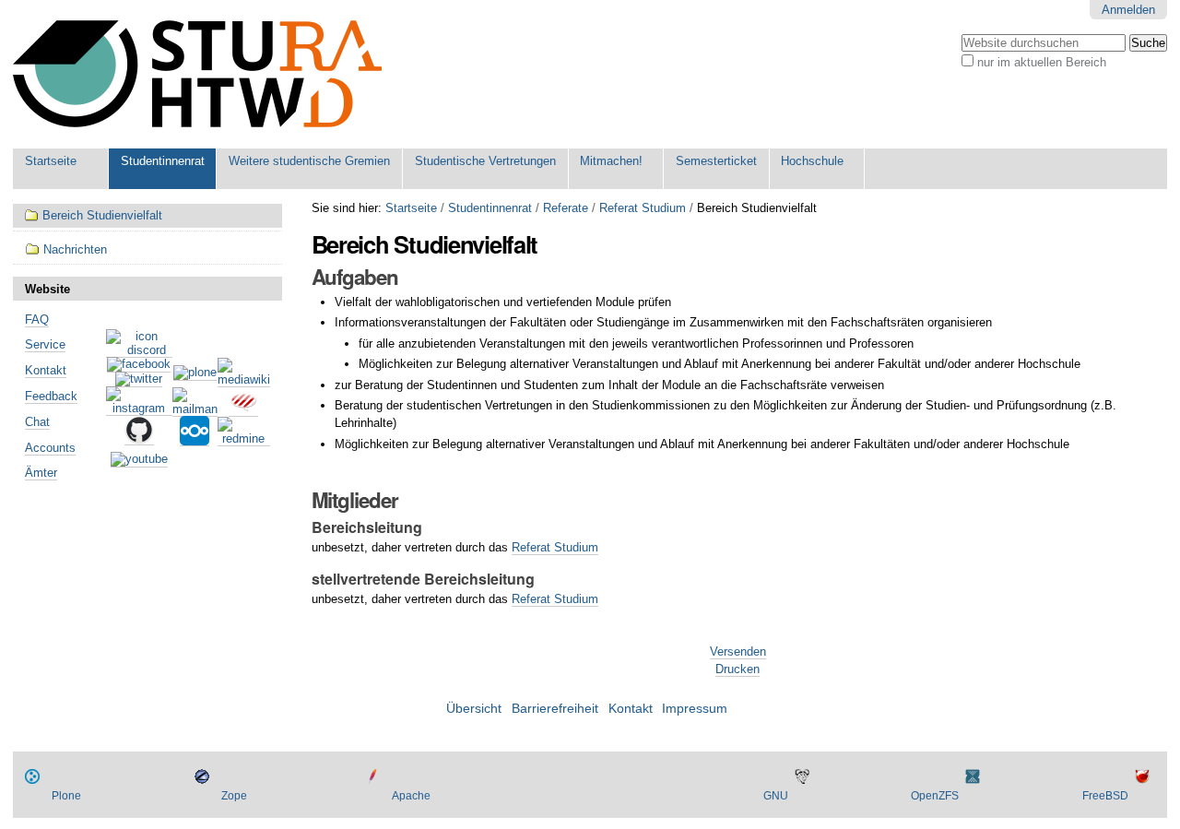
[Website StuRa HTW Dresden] (197, 74)
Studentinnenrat (163, 161)
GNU (775, 795)
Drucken (737, 669)
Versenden (738, 651)
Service (45, 344)
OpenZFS (935, 795)
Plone (66, 795)
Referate (565, 208)
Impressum (694, 709)
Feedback (51, 396)
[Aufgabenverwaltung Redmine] (244, 439)
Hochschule (812, 161)
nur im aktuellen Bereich (1041, 62)
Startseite (51, 161)
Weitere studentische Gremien (309, 161)
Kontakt (45, 370)
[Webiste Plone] (195, 373)
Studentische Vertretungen (485, 161)
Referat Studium (642, 208)
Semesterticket (716, 161)
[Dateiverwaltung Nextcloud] (194, 439)
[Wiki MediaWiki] (244, 380)
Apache (411, 795)
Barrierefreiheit (555, 709)
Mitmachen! (611, 161)
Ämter (41, 473)
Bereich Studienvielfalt (102, 215)
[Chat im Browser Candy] (243, 409)
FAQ (37, 319)
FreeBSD (1105, 795)
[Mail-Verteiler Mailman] (195, 409)
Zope (234, 795)
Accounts (50, 448)
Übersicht (474, 709)
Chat (37, 422)
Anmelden (1128, 10)
